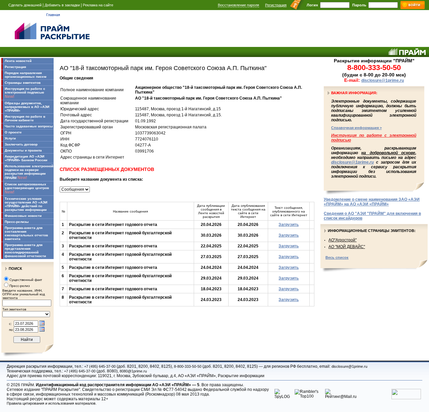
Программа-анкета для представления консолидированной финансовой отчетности (25, 250)
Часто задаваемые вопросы (29, 126)
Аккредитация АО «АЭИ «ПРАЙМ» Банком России (26, 158)
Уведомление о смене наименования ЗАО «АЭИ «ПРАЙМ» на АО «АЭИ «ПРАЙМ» (372, 202)
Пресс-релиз (19, 286)
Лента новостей (18, 61)
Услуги (10, 138)
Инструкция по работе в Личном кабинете (25, 118)
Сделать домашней (25, 5)
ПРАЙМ (27, 385)
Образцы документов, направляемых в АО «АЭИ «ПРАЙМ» (27, 106)
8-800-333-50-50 (187, 366)
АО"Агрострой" (342, 240)
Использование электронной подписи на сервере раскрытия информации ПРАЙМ (29, 172)
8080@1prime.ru (133, 371)
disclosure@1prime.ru (382, 80)
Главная (53, 15)
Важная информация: (354, 93)
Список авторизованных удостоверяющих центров (27, 188)
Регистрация (276, 5)
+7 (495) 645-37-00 (100, 366)
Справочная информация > (356, 128)
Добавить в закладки (62, 5)
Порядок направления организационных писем (25, 74)
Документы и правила (23, 150)
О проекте (13, 132)
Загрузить (289, 224)
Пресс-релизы (17, 222)
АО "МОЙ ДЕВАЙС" (346, 246)
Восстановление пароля (238, 5)
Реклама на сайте (98, 5)
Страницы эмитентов (23, 82)
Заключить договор (21, 144)
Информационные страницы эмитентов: (372, 231)
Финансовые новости (23, 216)
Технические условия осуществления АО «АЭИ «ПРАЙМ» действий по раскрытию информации (26, 204)
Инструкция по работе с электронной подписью (25, 93)
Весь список (337, 257)
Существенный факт (25, 280)
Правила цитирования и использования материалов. (52, 403)
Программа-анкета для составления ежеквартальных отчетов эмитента (26, 233)
